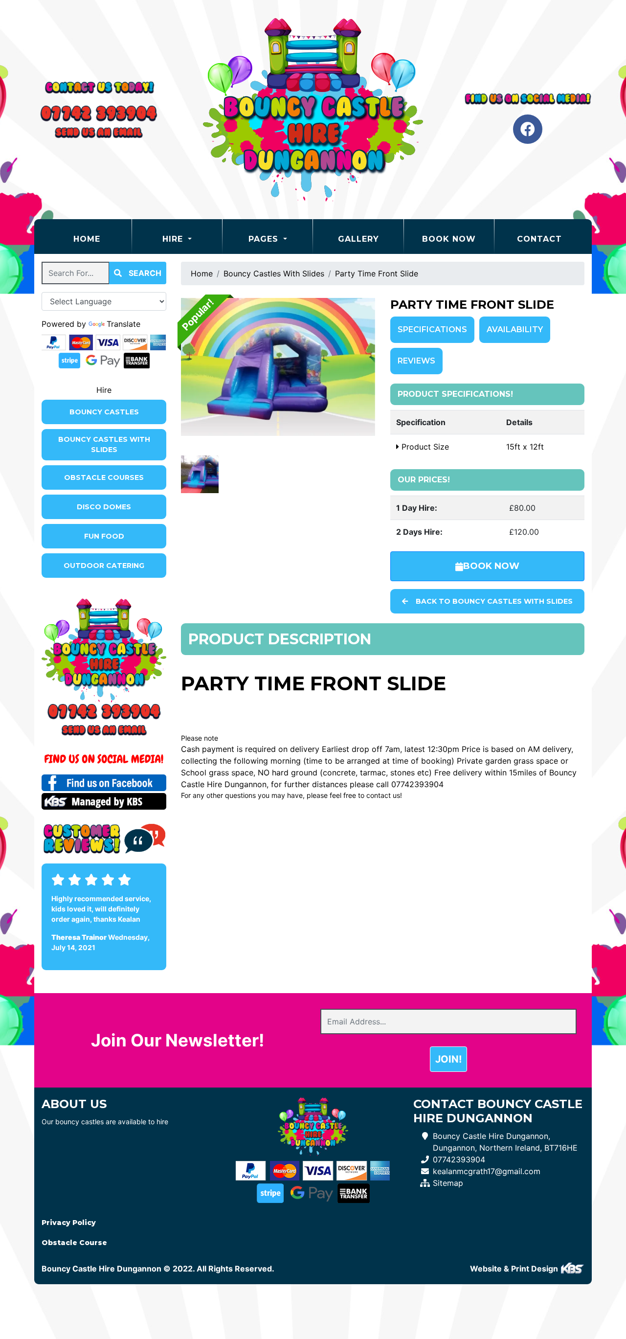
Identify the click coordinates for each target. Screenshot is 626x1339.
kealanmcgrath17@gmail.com (486, 1171)
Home (102, 239)
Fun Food (104, 536)
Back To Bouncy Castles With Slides (494, 601)
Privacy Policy (69, 1222)
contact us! (384, 795)
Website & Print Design (515, 1268)
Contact (539, 239)
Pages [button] (264, 239)
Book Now (449, 239)
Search (144, 273)
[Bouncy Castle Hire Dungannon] (313, 110)
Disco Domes (104, 506)
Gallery (358, 239)
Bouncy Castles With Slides (104, 444)
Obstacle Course (74, 1242)
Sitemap (448, 1183)
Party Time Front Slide (376, 273)
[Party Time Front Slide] (278, 367)
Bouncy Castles (104, 412)
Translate (123, 324)
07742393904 (459, 1159)
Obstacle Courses (104, 477)
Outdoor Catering (104, 565)
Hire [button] (174, 239)
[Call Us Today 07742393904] (104, 711)
